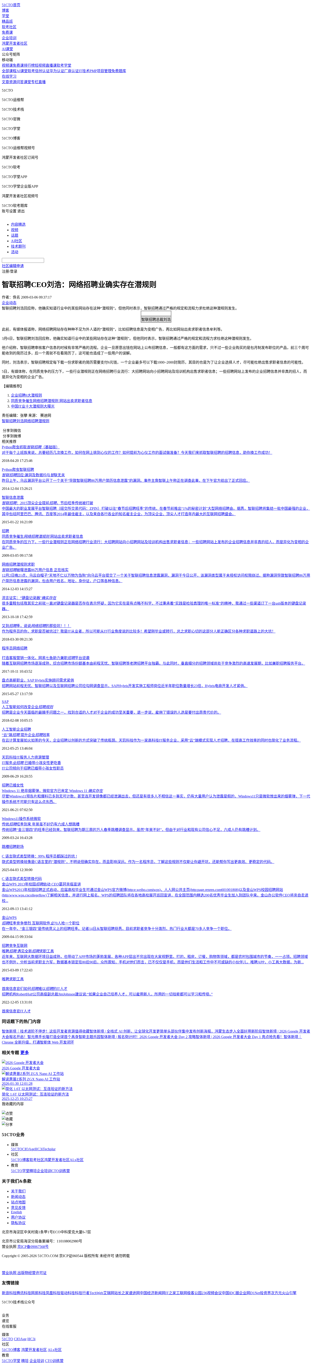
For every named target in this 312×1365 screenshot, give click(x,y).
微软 (37, 819)
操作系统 (26, 819)
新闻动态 (18, 1197)
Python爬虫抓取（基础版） (31, 447)
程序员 (7, 648)
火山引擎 (289, 1293)
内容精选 (18, 224)
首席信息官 (11, 1011)
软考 (31, 71)
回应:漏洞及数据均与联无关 (33, 475)
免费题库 (118, 71)
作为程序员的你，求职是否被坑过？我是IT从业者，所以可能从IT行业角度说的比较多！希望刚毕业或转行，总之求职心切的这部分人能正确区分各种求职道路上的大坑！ (138, 631)
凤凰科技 (53, 1293)
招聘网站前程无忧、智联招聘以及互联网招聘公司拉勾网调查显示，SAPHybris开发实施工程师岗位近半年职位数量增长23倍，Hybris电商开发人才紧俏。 (125, 686)
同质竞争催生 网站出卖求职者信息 (42, 536)
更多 (24, 1052)
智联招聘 (9, 421)
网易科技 (38, 1293)
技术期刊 (18, 246)
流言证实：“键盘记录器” (29, 598)
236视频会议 (212, 1293)
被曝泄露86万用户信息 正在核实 (35, 570)
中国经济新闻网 (152, 1293)
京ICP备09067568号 (33, 1247)
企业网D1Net (249, 1293)
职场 (20, 847)
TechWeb (96, 1293)
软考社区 (9, 27)
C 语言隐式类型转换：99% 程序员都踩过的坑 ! (39, 856)
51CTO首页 (11, 5)
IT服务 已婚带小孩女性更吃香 (31, 763)
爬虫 (15, 469)
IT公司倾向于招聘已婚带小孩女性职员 (33, 768)
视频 (14, 230)
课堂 (27, 82)
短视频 (40, 65)
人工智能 (9, 729)
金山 (5, 918)
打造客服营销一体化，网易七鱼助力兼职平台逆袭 (46, 658)
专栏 (34, 82)
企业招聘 (23, 729)
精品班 (7, 21)
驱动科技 (67, 1293)
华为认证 (57, 71)
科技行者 (82, 1293)
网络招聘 (31, 421)
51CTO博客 (20, 1160)
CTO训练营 (60, 1171)
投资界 (265, 1293)
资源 (12, 82)
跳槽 (5, 847)
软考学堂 (64, 65)
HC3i (39, 1149)
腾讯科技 (23, 1293)
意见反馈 (18, 1208)
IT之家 (170, 1293)
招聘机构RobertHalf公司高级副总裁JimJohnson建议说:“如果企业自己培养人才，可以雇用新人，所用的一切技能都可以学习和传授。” (107, 994)
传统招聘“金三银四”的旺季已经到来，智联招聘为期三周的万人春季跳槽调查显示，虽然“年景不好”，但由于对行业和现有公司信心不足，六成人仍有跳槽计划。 (131, 830)
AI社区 (16, 241)
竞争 (12, 946)
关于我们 (18, 1191)
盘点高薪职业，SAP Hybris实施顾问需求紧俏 (38, 680)
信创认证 (42, 71)
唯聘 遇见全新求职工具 (28, 951)
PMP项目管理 (100, 71)
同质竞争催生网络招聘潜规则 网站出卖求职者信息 (51, 401)
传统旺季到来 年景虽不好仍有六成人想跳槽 (40, 824)
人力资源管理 (38, 757)
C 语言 (7, 879)
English (16, 1212)
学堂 (5, 16)
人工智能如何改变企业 (27, 707)
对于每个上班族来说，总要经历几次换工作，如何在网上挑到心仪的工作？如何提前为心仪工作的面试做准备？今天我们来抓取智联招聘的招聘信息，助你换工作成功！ (137, 453)
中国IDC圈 (230, 1293)
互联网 (21, 946)
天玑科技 (9, 757)
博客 (5, 10)
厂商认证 (71, 71)
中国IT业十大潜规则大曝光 (33, 406)
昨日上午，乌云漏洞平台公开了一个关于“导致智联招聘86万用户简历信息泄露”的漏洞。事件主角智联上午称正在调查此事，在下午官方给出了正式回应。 (126, 480)
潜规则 (43, 421)
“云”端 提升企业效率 (26, 735)
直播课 (51, 65)
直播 (42, 82)
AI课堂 (7, 49)
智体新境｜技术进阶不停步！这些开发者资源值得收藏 (46, 1031)
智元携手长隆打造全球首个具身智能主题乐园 (63, 1037)
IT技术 (84, 71)
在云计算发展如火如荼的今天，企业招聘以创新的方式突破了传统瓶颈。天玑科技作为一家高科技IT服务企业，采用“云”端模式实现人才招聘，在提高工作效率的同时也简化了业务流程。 (151, 740)
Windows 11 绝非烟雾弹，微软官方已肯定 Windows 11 (52, 791)
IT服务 (21, 757)
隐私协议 (18, 1223)
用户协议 (18, 1217)
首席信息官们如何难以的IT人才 (34, 989)
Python (7, 469)
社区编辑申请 (13, 266)
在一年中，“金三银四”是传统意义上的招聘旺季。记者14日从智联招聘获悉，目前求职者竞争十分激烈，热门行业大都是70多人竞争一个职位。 (117, 929)
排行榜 (29, 65)
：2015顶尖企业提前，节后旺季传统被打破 (47, 503)
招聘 (5, 531)
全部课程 (9, 71)
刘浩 (20, 421)
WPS (13, 918)
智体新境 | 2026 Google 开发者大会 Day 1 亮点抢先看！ (240, 1037)
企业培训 (9, 38)
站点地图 (18, 1202)
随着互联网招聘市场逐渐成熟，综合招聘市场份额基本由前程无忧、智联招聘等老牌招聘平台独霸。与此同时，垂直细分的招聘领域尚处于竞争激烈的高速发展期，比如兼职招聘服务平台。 (153, 663)
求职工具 (16, 979)
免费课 (7, 32)
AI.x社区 (77, 1160)
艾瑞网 (108, 1293)
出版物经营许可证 (32, 1273)
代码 (38, 879)
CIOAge (28, 1149)
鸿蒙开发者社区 (14, 43)
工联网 (181, 1293)
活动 (14, 252)
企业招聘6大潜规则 (26, 395)
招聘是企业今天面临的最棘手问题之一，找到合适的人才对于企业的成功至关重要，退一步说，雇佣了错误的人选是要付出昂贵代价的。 (111, 712)
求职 (31, 564)
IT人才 (25, 1011)
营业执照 (9, 1273)
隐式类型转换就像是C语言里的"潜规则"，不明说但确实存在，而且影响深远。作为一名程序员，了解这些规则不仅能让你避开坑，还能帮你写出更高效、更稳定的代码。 (138, 862)
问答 (20, 82)
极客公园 (194, 1293)
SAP (5, 702)
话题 (14, 235)
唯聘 (5, 979)
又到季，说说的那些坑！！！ (36, 626)
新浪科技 (9, 1293)
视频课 (7, 65)
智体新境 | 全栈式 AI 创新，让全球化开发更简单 (128, 1031)
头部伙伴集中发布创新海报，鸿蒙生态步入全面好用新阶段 (214, 1031)
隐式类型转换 (23, 879)
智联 (5, 497)
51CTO (16, 1149)
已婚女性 (16, 785)
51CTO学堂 (20, 1171)
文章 (5, 82)
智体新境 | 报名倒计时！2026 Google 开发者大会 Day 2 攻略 (148, 1037)
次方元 (276, 1293)
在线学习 (9, 76)
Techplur (49, 1149)
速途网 (134, 1293)
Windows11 (10, 819)
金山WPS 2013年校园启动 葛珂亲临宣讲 (41, 884)
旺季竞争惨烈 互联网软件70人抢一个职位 (40, 923)
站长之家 (121, 1293)
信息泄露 (16, 497)
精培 (33, 1171)
